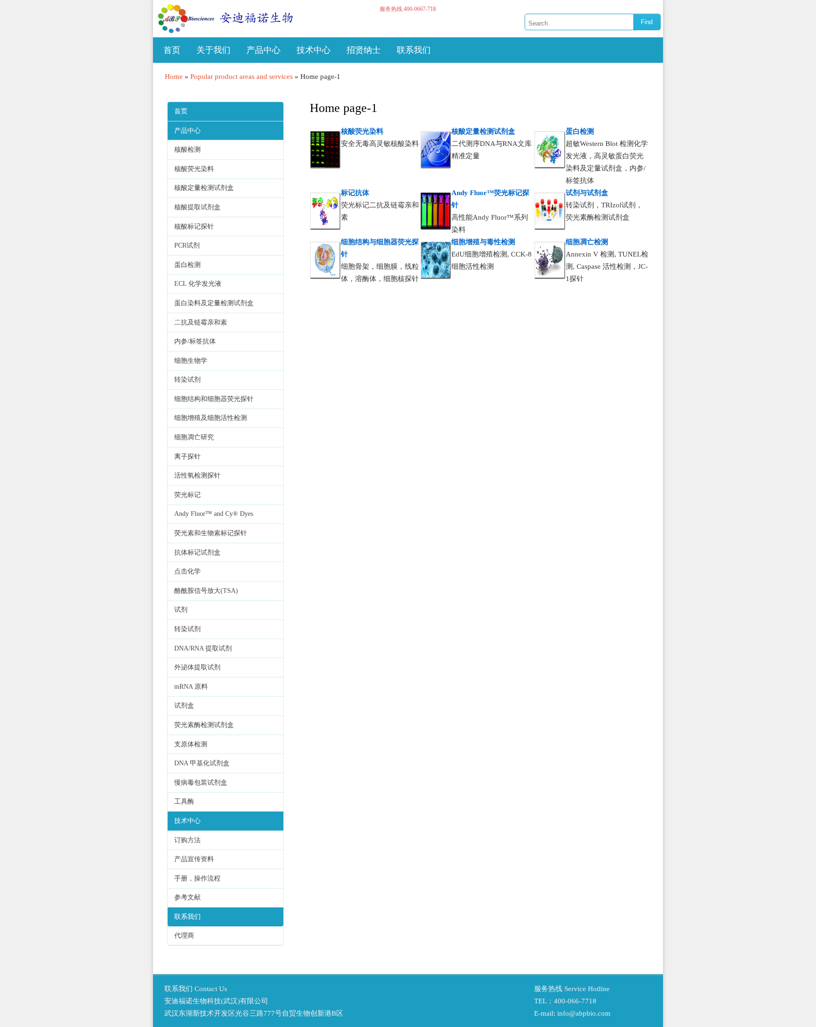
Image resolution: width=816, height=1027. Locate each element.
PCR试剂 (187, 245)
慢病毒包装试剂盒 (200, 782)
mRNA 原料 (191, 686)
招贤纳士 (364, 50)
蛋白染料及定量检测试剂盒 (214, 303)
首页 (171, 50)
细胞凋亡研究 (194, 437)
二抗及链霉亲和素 (200, 322)
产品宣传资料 (194, 859)
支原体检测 (190, 744)
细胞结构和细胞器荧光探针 (214, 398)
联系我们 (414, 50)
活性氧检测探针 (197, 475)
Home (174, 76)
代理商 (184, 935)
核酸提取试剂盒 (197, 207)
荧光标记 (187, 494)
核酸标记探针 (194, 226)
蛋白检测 (187, 264)
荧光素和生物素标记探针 (210, 533)
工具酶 (184, 801)
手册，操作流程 (197, 878)
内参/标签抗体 (195, 341)
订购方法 (187, 840)
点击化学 (187, 571)
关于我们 (213, 50)
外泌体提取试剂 (197, 667)
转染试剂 (187, 379)
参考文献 (187, 897)
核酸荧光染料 (194, 168)
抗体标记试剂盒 (197, 552)
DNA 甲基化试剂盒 (202, 763)
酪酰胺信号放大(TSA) (206, 590)
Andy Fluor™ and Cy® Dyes (213, 513)
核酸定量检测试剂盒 (204, 187)
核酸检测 (187, 149)
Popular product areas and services (241, 76)
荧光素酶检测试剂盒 (204, 724)
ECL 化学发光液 (197, 283)
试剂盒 (184, 705)
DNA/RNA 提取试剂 (203, 648)
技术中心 (314, 50)
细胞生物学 (190, 360)
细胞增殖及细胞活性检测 (210, 417)
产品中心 (263, 50)
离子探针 (187, 456)
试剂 (180, 609)
